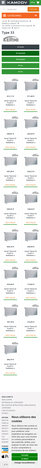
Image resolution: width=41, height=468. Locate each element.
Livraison (5, 434)
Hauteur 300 (6, 28)
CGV (3, 437)
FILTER (21, 47)
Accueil (4, 21)
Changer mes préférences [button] (24, 463)
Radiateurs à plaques (9, 23)
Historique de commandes (12, 402)
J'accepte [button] (24, 455)
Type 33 (16, 28)
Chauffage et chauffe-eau (19, 21)
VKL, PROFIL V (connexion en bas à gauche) (17, 26)
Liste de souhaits (8, 410)
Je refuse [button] (24, 459)
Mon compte (7, 400)
